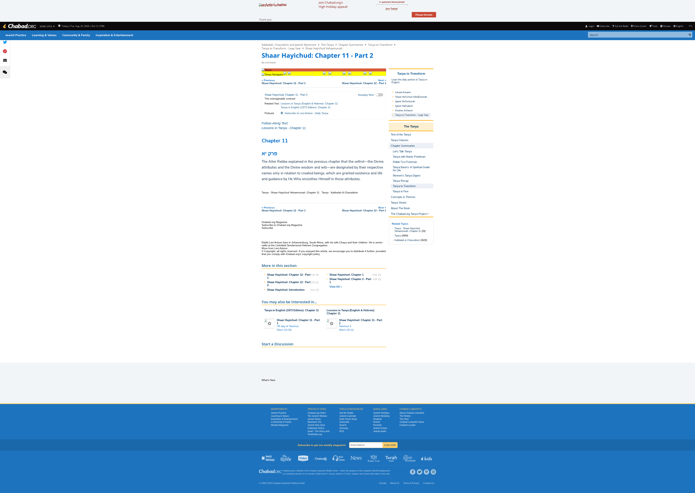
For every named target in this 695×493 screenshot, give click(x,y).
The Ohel (404, 419)
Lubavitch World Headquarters (376, 471)
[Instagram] (433, 472)
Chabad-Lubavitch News (412, 422)
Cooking (374, 457)
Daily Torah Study (348, 419)
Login (591, 26)
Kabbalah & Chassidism (407, 240)
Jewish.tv (303, 457)
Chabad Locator (408, 425)
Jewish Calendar (347, 416)
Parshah (377, 425)
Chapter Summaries (351, 44)
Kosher (376, 422)
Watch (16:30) (284, 329)
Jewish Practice (15, 35)
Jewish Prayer (380, 428)
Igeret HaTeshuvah (405, 101)
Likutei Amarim (403, 92)
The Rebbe (405, 416)
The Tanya (327, 44)
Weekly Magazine (280, 425)
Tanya (397, 235)
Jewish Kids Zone (316, 425)
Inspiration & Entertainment (114, 35)
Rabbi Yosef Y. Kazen (325, 474)
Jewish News (314, 419)
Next (364, 82)
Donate (666, 26)
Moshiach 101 (315, 422)
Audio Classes (338, 457)
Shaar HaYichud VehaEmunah (411, 97)
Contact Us (428, 483)
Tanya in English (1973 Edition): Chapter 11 (306, 107)
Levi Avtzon (270, 62)
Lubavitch (321, 471)
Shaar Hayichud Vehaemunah (323, 48)
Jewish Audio (379, 431)
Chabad (313, 471)
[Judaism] (19, 26)
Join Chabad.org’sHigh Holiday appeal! (333, 4)
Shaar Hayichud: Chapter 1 (346, 274)
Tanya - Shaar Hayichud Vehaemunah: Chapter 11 (407, 229)
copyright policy (311, 254)
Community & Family (76, 35)
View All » (335, 286)
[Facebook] (412, 472)
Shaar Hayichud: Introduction (286, 289)
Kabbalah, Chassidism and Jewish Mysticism (289, 44)
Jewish (366, 474)
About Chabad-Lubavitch (412, 413)
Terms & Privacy (411, 483)
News (356, 457)
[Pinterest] (426, 472)
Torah (347, 474)
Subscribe (344, 422)
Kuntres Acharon (404, 110)
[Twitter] (419, 472)
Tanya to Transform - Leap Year (281, 48)
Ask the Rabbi (621, 26)
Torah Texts (391, 457)
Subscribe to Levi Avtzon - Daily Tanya (306, 113)
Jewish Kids (427, 457)
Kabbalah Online (316, 428)
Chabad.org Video (317, 413)
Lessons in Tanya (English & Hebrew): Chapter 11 (309, 103)
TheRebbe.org (315, 434)
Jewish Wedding (381, 416)
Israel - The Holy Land (318, 431)
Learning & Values (44, 35)
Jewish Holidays (381, 413)
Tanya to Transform (380, 44)
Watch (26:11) (346, 329)
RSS (341, 431)
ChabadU (321, 457)
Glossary (343, 428)
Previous (284, 82)
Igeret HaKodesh (404, 106)
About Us (394, 483)
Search (343, 425)
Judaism (355, 474)
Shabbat (377, 419)
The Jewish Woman (317, 416)
